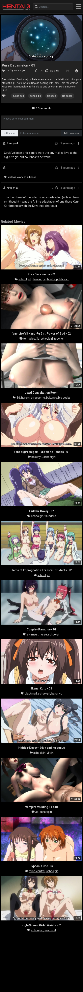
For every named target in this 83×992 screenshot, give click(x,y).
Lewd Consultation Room (41, 392)
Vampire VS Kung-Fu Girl (41, 807)
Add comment (72, 133)
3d (37, 338)
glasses (51, 96)
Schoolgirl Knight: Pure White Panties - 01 (42, 451)
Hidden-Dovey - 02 (41, 511)
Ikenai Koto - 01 (41, 688)
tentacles (29, 338)
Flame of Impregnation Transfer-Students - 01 (42, 570)
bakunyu (51, 397)
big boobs (67, 96)
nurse (43, 634)
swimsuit (32, 634)
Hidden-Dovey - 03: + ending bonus (41, 747)
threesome (38, 397)
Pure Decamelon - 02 (42, 274)
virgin (50, 752)
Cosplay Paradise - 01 (41, 629)
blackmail (31, 693)
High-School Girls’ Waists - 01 (42, 925)
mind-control (37, 871)
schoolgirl (35, 96)
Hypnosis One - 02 (42, 866)
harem (25, 397)
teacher (59, 338)
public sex (18, 96)
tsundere (50, 516)
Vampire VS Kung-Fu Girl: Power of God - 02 (41, 333)
